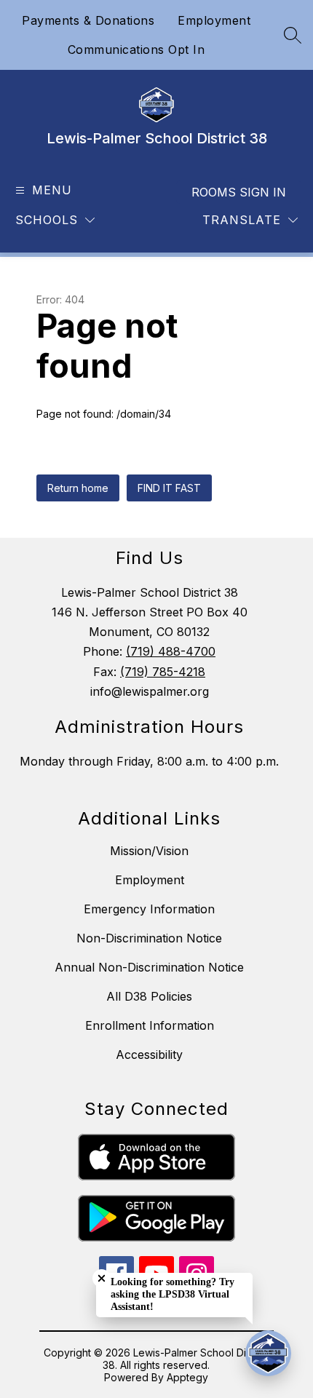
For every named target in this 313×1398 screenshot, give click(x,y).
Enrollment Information (149, 1025)
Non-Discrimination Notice (149, 938)
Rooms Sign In (238, 192)
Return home (77, 488)
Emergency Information (149, 909)
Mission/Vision (149, 850)
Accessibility (149, 1054)
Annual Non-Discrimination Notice (149, 967)
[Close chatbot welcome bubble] (101, 1278)
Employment (214, 20)
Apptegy (187, 1377)
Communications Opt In (136, 49)
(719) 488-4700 (170, 651)
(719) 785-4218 (162, 671)
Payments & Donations (88, 20)
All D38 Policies (149, 996)
